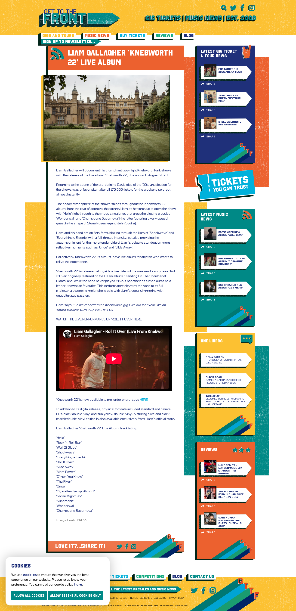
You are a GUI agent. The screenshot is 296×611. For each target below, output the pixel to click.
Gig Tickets (146, 598)
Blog (189, 35)
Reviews (164, 35)
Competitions (150, 576)
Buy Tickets (132, 35)
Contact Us (202, 576)
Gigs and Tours (58, 35)
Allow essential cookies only (75, 595)
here (78, 584)
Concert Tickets (129, 598)
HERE (144, 399)
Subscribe (112, 598)
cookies (30, 575)
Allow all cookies (29, 595)
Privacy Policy (176, 598)
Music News (97, 35)
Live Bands (160, 598)
